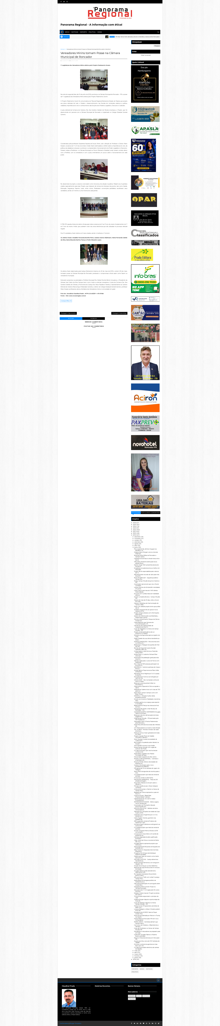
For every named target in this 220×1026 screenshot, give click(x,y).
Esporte (83, 32)
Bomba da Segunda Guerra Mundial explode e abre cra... (144, 648)
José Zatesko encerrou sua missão (144, 745)
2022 (134, 530)
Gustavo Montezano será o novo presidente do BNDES (144, 765)
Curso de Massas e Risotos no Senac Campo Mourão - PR (145, 903)
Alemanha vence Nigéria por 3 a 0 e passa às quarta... (146, 674)
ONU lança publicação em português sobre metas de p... (147, 884)
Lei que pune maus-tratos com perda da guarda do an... (146, 834)
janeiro (136, 957)
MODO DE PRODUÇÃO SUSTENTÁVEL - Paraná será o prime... (146, 616)
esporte (135, 969)
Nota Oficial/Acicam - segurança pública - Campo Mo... (146, 578)
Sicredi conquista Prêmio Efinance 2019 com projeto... (146, 831)
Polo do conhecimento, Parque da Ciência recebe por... (146, 620)
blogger (71, 318)
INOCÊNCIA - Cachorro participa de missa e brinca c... (147, 667)
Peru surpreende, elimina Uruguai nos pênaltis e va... (145, 549)
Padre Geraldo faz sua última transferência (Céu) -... (146, 639)
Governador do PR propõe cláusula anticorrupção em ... (144, 805)
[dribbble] (146, 1023)
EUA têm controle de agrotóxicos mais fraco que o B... (145, 945)
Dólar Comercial (145, 55)
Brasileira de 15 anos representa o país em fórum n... (146, 793)
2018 (134, 959)
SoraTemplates (64, 1023)
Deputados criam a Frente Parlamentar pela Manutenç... (146, 722)
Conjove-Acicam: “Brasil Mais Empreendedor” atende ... (142, 796)
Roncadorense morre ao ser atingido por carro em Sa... (146, 677)
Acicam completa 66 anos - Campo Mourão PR (147, 597)
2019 (134, 535)
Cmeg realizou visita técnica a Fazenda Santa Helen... (145, 651)
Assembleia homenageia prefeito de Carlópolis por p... (145, 881)
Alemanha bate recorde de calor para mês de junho (146, 575)
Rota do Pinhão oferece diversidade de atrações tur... (145, 762)
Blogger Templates (75, 1023)
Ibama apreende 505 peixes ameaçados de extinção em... (147, 847)
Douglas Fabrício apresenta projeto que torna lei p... (146, 844)
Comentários (155, 513)
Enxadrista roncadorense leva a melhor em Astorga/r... (147, 568)
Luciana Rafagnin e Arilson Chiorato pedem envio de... (147, 909)
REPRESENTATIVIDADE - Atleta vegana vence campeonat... (146, 802)
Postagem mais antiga (119, 313)
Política (92, 32)
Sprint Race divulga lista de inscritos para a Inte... (146, 772)
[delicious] (158, 1023)
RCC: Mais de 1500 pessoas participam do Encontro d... (146, 664)
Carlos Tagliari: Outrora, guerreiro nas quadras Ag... (145, 818)
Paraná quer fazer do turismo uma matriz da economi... (146, 857)
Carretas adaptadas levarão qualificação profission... (146, 837)
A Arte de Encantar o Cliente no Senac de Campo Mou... (146, 789)
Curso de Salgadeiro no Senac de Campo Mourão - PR (146, 629)
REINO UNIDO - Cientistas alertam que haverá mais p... (146, 922)
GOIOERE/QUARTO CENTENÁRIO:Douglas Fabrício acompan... (147, 712)
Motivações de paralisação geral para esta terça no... (146, 658)
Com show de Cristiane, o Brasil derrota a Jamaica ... (146, 925)
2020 (134, 533)
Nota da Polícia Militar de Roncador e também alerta (145, 556)
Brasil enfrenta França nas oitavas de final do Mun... (146, 706)
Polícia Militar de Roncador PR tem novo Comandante (146, 919)
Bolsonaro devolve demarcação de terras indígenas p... (146, 715)
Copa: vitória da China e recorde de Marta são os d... (146, 840)
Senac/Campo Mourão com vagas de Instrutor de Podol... (145, 748)
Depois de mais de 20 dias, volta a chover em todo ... (146, 600)
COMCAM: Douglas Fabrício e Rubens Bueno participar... (145, 935)
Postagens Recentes (136, 513)
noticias (140, 36)
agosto (136, 544)
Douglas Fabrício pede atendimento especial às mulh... (145, 871)
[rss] (149, 1023)
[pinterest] (140, 1023)
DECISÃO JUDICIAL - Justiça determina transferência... (146, 860)
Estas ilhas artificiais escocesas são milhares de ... (147, 725)
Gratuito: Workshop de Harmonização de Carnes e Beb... (146, 603)
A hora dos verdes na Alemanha (143, 778)
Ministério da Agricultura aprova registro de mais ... (147, 635)
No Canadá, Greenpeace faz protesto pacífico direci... (145, 874)
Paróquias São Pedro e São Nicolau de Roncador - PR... (145, 709)
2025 (134, 524)
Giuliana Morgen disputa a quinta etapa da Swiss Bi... (146, 900)
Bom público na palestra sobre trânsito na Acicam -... (146, 743)
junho (136, 547)
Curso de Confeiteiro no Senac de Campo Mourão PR (146, 928)
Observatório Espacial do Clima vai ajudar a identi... (147, 687)
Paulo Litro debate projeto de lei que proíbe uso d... (147, 607)
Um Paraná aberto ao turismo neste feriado (147, 728)
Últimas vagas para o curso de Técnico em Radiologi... (146, 661)
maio (136, 950)
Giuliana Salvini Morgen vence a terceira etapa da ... (146, 552)
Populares (145, 512)
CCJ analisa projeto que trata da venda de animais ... (146, 775)
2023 (134, 528)
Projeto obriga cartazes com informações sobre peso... (146, 613)
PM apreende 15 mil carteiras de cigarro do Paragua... (147, 768)
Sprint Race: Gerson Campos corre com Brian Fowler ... (146, 693)
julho (136, 545)
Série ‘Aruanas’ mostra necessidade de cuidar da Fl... (145, 739)
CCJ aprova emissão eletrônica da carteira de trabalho (146, 948)
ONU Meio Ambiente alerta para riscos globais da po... (145, 562)
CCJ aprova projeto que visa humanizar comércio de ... (145, 751)
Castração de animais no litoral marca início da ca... (147, 559)
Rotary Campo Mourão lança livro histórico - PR (147, 581)
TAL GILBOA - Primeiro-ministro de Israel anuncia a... (146, 730)
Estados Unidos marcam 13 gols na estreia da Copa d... (146, 893)
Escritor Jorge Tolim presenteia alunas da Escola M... (146, 565)
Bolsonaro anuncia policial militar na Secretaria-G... (144, 683)
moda (142, 969)
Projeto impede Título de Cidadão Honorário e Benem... (144, 736)
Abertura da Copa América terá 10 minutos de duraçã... (147, 868)
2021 (134, 531)
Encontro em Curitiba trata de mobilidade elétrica (146, 594)
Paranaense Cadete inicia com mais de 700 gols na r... (147, 690)
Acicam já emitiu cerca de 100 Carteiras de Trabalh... (147, 941)
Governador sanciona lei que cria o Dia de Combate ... (146, 584)
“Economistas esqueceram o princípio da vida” (146, 897)
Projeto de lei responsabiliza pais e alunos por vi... (146, 572)
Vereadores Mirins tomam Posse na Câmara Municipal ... (144, 887)
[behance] (152, 1023)
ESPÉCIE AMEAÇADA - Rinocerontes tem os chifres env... (147, 642)
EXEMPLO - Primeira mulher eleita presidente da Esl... (144, 696)
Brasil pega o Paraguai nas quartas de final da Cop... (146, 645)
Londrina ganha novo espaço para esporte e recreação (146, 703)
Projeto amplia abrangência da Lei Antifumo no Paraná (144, 632)
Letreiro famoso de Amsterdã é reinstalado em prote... (147, 588)
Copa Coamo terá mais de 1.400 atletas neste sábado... (146, 591)
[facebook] (61, 1)
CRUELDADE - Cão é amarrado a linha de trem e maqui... (146, 680)
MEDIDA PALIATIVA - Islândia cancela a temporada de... (146, 809)
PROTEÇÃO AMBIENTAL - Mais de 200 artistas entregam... (146, 780)
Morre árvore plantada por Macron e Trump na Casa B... (147, 916)
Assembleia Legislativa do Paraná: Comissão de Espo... (144, 754)
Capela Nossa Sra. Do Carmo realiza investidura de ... (144, 799)
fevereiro (137, 956)
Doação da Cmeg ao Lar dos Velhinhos (145, 866)
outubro (137, 540)
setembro (137, 542)
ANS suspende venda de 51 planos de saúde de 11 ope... (145, 821)
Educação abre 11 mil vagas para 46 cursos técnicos (146, 890)
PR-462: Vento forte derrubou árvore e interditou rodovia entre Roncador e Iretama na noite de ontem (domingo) (97, 37)
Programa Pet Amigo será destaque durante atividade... (145, 853)
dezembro (137, 537)
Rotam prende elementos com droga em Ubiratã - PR (146, 863)
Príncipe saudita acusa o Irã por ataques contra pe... (146, 786)
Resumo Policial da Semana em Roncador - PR (147, 938)
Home (62, 49)
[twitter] (64, 1)
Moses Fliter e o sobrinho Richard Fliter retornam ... (145, 655)
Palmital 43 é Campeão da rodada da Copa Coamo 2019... (147, 812)
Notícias (75, 32)
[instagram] (67, 1)
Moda (100, 32)
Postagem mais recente (68, 313)
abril (135, 952)
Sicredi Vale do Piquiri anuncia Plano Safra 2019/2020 (146, 671)
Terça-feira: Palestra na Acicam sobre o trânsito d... (145, 783)
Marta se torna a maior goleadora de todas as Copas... (147, 733)
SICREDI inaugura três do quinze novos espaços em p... (146, 610)
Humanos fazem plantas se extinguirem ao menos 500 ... (147, 825)
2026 (134, 523)
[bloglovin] (143, 1023)
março (136, 954)
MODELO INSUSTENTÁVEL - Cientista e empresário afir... (146, 759)
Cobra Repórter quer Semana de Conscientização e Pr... (144, 623)
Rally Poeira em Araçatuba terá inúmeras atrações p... (146, 850)
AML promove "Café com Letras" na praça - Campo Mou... (147, 877)
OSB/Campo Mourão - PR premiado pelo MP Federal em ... (146, 719)
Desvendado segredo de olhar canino (145, 757)
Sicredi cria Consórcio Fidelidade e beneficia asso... (147, 699)
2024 (134, 526)
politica (135, 971)
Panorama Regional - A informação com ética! (91, 24)
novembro (137, 538)
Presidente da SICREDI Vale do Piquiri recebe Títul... (145, 913)
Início (67, 32)
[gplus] (137, 1023)
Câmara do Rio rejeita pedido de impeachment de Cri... (143, 626)
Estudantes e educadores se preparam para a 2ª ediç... (147, 932)
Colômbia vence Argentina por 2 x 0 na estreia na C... (145, 815)
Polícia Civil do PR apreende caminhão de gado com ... (146, 906)
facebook (93, 318)
